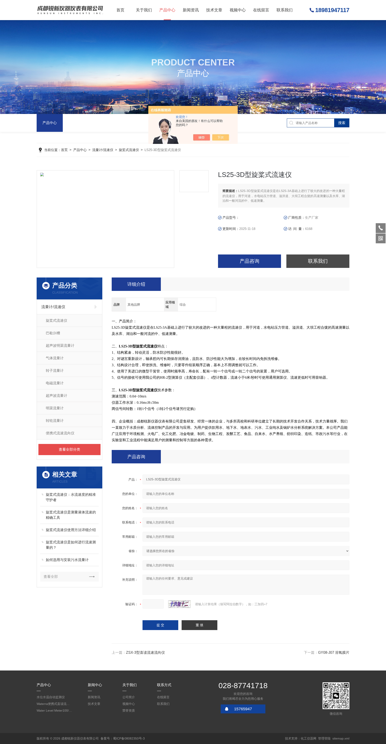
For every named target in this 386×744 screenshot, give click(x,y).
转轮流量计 (55, 420)
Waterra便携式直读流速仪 (54, 704)
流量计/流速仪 (102, 150)
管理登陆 (324, 738)
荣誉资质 (128, 710)
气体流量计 (55, 358)
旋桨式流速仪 (129, 150)
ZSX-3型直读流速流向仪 (145, 652)
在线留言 (261, 10)
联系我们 (285, 10)
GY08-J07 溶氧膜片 (333, 652)
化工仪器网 (308, 738)
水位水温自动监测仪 (51, 697)
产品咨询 (249, 261)
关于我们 (144, 10)
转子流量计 (55, 370)
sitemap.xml (340, 738)
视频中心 (238, 10)
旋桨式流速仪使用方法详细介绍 (71, 530)
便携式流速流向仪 (60, 433)
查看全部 (51, 576)
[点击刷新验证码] (179, 604)
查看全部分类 (69, 449)
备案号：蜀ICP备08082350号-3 (123, 738)
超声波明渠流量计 (60, 345)
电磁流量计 (55, 383)
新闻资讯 (191, 10)
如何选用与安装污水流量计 (67, 560)
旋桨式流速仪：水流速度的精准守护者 (71, 497)
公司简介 (128, 697)
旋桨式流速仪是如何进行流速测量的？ (71, 544)
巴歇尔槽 (53, 333)
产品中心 (167, 10)
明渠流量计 (55, 408)
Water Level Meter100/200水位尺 (54, 710)
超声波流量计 (56, 395)
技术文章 (214, 10)
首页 (120, 10)
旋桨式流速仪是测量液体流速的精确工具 (71, 514)
